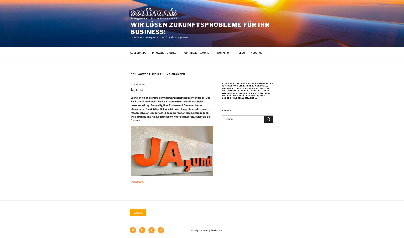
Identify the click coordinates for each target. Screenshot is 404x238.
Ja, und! (137, 89)
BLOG (242, 52)
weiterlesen (137, 181)
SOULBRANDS (138, 52)
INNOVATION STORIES (164, 52)
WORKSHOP (223, 52)
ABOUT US (256, 52)
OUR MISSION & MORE (196, 52)
